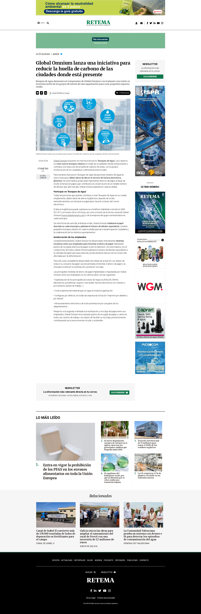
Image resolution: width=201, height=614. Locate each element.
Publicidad (132, 560)
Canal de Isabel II (45, 543)
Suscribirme (150, 76)
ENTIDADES (120, 560)
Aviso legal (90, 598)
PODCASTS (108, 560)
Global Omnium (43, 177)
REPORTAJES (79, 560)
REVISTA (55, 560)
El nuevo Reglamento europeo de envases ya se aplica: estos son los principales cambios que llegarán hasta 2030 (115, 445)
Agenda (98, 560)
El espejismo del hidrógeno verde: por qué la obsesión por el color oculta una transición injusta (114, 477)
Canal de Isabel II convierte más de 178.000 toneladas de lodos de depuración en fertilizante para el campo (55, 535)
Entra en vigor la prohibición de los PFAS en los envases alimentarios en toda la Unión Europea (67, 471)
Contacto (144, 560)
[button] (37, 93)
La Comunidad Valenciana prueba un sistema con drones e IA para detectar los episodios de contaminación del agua (143, 535)
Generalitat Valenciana (136, 543)
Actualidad (43, 54)
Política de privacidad (106, 598)
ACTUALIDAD (66, 560)
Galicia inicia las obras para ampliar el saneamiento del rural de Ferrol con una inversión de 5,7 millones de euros (97, 536)
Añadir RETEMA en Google (60, 93)
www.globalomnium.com (73, 215)
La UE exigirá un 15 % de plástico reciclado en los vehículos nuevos (149, 475)
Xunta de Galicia (88, 546)
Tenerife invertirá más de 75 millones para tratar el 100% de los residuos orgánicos (148, 444)
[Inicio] (99, 23)
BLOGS (90, 560)
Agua (56, 54)
